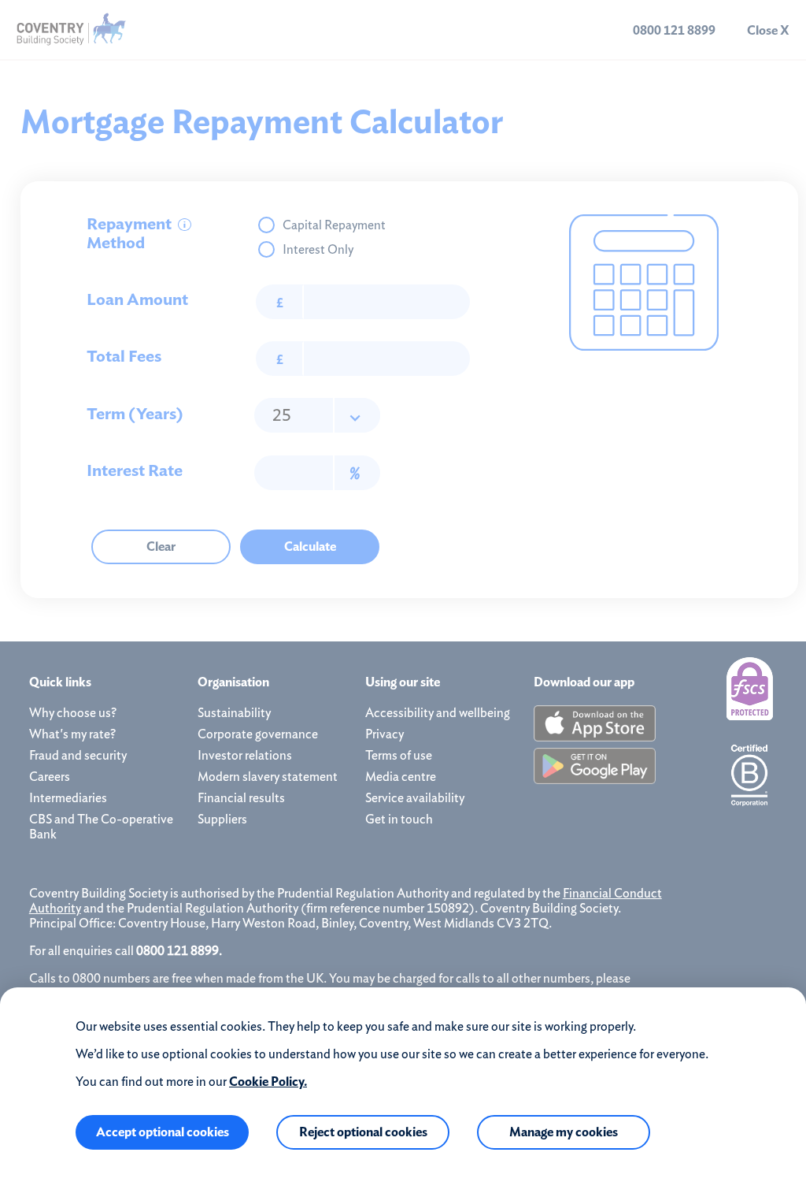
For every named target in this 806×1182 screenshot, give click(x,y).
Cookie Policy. (268, 1081)
